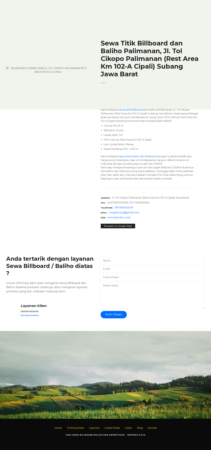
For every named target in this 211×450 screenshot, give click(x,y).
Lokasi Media (112, 427)
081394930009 (123, 207)
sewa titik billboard (130, 109)
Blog (140, 427)
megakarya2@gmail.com (124, 212)
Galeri (128, 427)
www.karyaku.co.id (118, 217)
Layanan (94, 427)
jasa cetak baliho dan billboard (137, 156)
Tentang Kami (75, 427)
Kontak (152, 427)
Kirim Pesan (113, 314)
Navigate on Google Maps (118, 226)
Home (58, 427)
